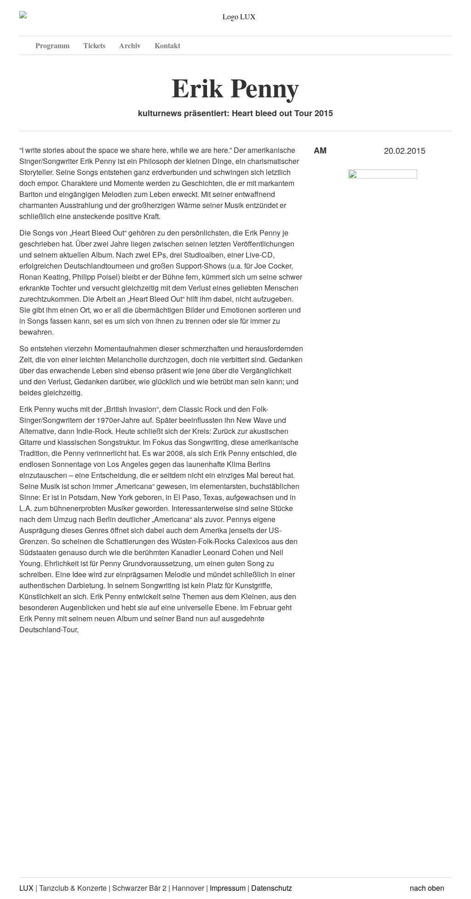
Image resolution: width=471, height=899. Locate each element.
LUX (26, 887)
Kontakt (167, 45)
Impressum (228, 887)
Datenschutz (271, 887)
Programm (52, 45)
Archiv (130, 45)
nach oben (428, 887)
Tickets (94, 45)
